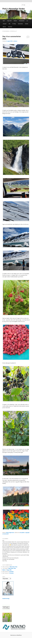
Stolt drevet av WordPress (16, 635)
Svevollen (10, 26)
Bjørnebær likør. (13, 566)
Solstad (26, 23)
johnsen (15, 41)
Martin (3, 570)
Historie (15, 20)
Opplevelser (20, 23)
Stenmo (4, 26)
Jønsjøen (4, 23)
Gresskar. (11, 571)
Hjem (4, 20)
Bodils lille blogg (5, 598)
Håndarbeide (21, 20)
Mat (9, 23)
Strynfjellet (22, 532)
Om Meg (14, 23)
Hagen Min (9, 20)
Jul (27, 20)
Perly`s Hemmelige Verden (13, 8)
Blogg (7, 532)
